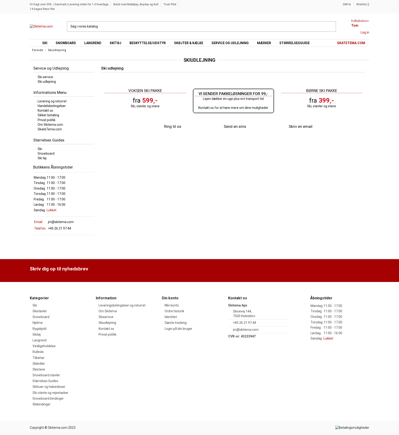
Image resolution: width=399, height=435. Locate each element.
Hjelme (38, 323)
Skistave (39, 369)
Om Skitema (108, 311)
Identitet (171, 317)
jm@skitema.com (61, 222)
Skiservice (106, 317)
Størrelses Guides (45, 381)
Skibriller (39, 363)
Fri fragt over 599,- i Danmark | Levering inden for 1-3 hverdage (69, 4)
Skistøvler (40, 311)
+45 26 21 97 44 (244, 323)
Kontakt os (106, 329)
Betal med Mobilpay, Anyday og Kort (136, 4)
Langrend (39, 340)
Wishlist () (362, 4)
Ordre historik (174, 311)
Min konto (172, 305)
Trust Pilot (170, 4)
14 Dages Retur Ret (42, 9)
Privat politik (107, 334)
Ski (35, 305)
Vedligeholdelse (44, 346)
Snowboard (41, 317)
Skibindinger (42, 404)
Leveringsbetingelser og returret (122, 305)
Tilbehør (39, 358)
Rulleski (38, 352)
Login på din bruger (178, 329)
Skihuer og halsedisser (49, 387)
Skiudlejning (107, 323)
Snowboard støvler (46, 375)
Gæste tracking (176, 323)
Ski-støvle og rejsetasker (50, 393)
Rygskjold (39, 329)
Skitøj (37, 334)
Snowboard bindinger (48, 398)
